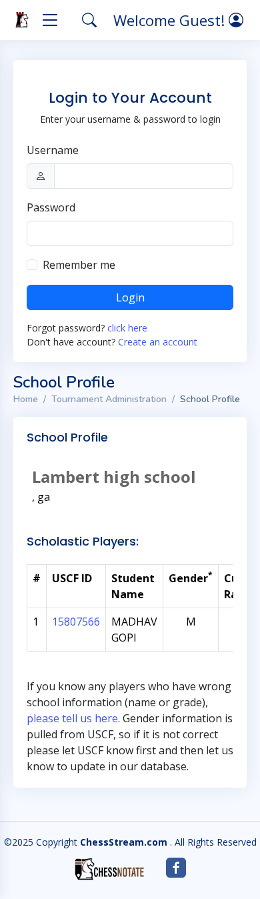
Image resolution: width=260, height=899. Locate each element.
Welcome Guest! (171, 20)
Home (25, 399)
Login (130, 297)
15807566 (76, 621)
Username (53, 150)
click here (127, 327)
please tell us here (72, 718)
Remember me (79, 264)
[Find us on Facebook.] (176, 867)
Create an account (157, 341)
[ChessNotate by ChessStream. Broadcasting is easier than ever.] (109, 869)
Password (51, 207)
